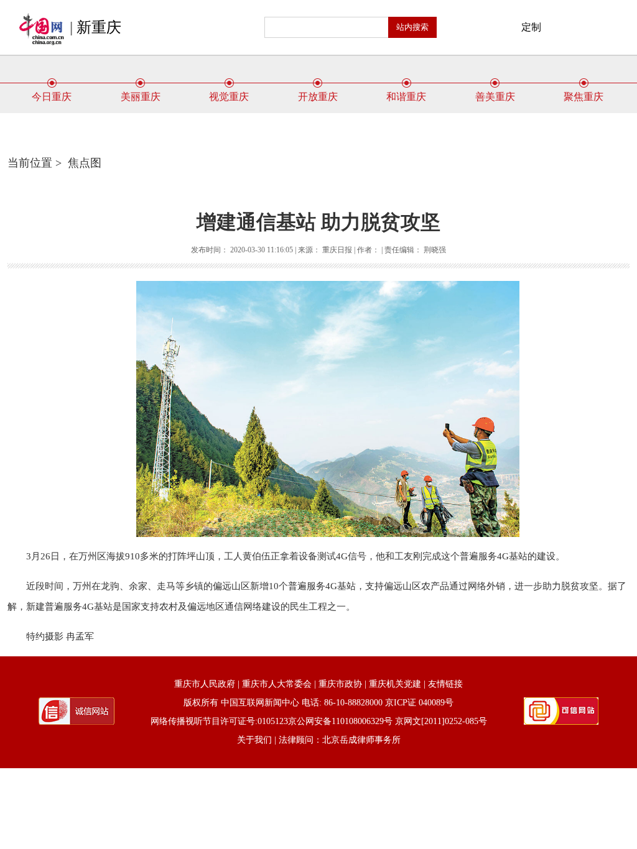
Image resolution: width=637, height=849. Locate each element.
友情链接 (445, 684)
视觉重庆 (229, 96)
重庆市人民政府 (204, 684)
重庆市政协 (340, 684)
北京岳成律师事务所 (361, 740)
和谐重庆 (406, 96)
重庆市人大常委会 (277, 684)
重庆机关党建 (395, 684)
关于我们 (254, 740)
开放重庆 (318, 96)
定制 (531, 27)
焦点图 (84, 163)
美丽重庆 (140, 96)
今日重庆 (52, 96)
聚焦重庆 (583, 96)
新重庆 (99, 27)
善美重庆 (495, 96)
